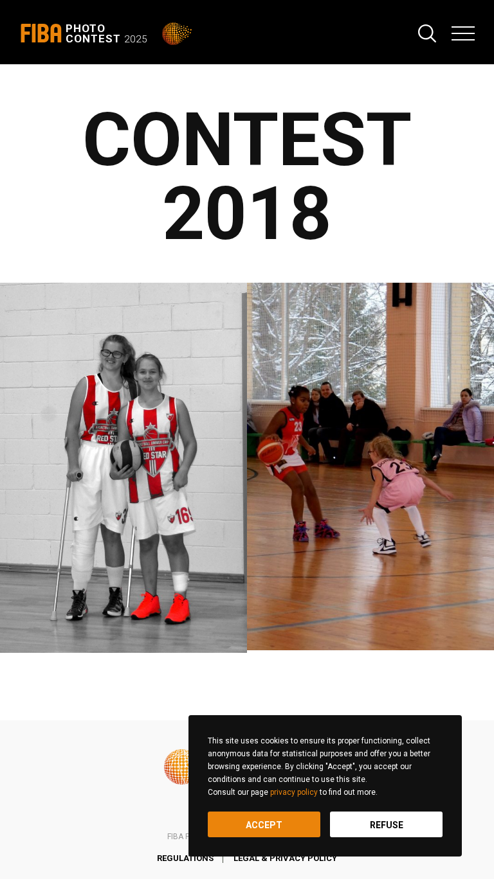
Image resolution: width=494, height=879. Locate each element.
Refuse (386, 825)
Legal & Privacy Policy (285, 858)
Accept (264, 825)
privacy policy (294, 792)
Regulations (185, 858)
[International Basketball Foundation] (178, 33)
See (123, 468)
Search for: (427, 33)
